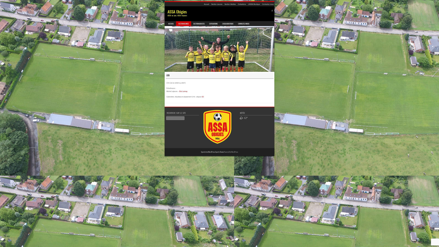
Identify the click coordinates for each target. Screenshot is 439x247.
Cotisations (242, 4)
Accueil (206, 4)
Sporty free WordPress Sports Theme (212, 152)
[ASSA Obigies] (219, 39)
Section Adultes (230, 4)
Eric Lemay (183, 91)
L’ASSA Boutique (254, 4)
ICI (203, 96)
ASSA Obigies (177, 12)
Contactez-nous (268, 4)
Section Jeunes (216, 4)
